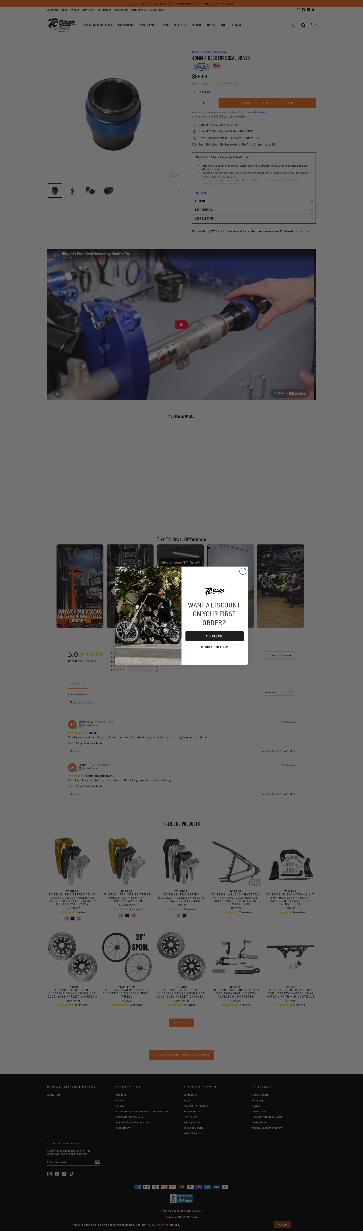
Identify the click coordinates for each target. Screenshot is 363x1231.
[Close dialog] (243, 571)
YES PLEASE (214, 636)
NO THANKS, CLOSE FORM (214, 647)
